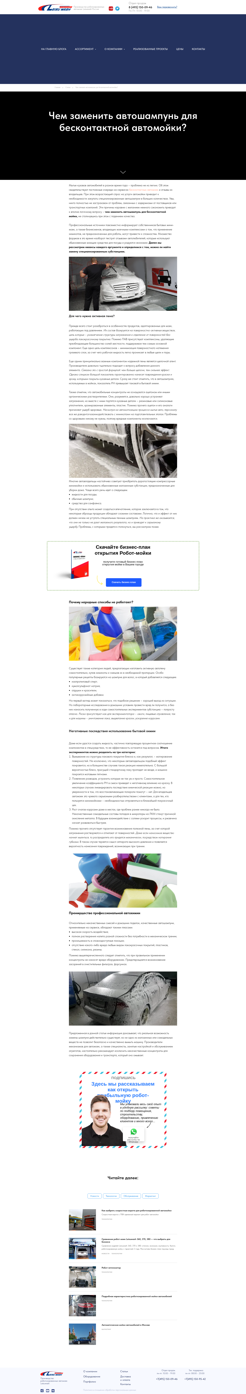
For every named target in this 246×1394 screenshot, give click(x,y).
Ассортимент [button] (84, 49)
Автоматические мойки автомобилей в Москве (126, 1325)
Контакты (198, 49)
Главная (57, 87)
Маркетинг (150, 1196)
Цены (179, 49)
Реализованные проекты (150, 49)
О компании (90, 1371)
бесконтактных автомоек (143, 189)
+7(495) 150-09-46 (167, 1378)
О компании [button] (113, 49)
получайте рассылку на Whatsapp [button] (133, 1139)
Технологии (111, 1196)
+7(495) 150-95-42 (195, 1378)
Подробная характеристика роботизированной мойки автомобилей (137, 1296)
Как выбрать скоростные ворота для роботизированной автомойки (137, 1210)
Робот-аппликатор (111, 1267)
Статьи (67, 87)
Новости (94, 1196)
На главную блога (53, 49)
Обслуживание (131, 1196)
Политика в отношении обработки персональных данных (109, 1390)
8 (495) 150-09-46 (140, 7)
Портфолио (89, 1381)
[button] (167, 6)
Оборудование (91, 1376)
